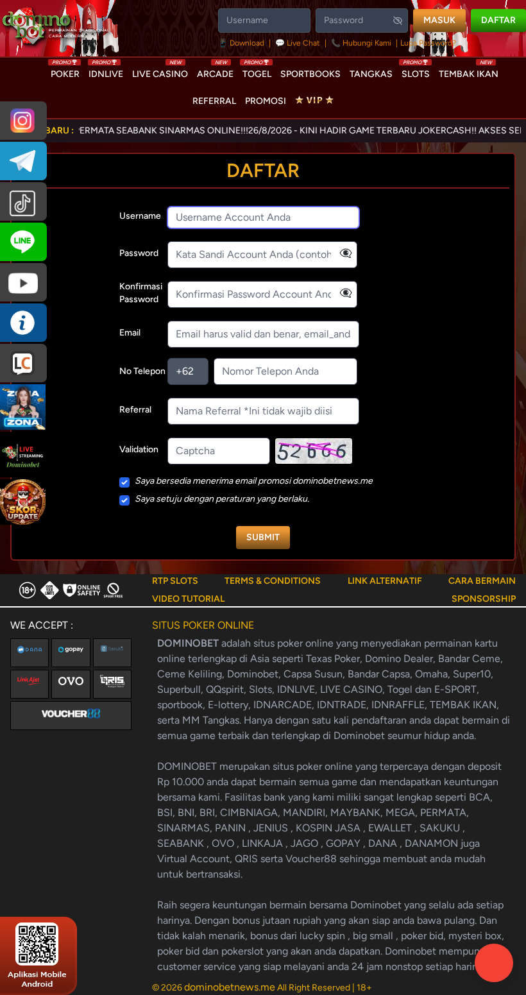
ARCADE (215, 71)
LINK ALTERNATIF (385, 580)
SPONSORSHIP (484, 598)
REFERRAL (214, 101)
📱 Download (242, 42)
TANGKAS (371, 74)
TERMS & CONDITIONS (273, 580)
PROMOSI (265, 101)
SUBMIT (263, 537)
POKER (65, 71)
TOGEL (256, 71)
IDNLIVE (106, 71)
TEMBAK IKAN (468, 71)
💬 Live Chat (297, 42)
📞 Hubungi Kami (361, 42)
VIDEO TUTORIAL (188, 598)
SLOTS (416, 71)
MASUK (439, 20)
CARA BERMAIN (482, 580)
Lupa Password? (428, 42)
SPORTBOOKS (310, 74)
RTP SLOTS (175, 580)
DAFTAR (498, 20)
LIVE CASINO (160, 71)
